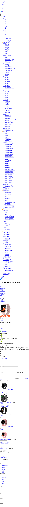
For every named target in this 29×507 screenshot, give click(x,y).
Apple (5, 19)
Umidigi (6, 26)
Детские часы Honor (7, 107)
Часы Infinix (6, 99)
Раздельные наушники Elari (8, 151)
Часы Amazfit (6, 96)
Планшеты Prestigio (7, 84)
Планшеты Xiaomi (7, 78)
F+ (5, 32)
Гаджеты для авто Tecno (8, 259)
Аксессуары (1, 298)
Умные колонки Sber (7, 118)
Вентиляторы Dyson (7, 203)
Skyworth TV (6, 213)
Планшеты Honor (7, 79)
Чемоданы (6, 264)
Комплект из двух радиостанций (9, 261)
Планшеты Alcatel (7, 83)
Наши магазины (4, 477)
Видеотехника (4, 469)
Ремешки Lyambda (7, 112)
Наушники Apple (7, 159)
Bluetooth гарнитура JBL (8, 178)
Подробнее (1, 392)
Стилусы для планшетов (8, 87)
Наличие (1, 300)
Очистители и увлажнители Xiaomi (9, 205)
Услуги (3, 5)
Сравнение (7, 393)
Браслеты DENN (7, 103)
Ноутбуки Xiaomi (7, 44)
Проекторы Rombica (7, 228)
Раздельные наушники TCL (8, 155)
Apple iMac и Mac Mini (8, 74)
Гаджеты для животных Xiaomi (9, 130)
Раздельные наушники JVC (8, 150)
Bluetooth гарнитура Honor (8, 179)
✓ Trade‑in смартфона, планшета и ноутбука (5, 453)
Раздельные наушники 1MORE (9, 152)
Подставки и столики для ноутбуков (9, 59)
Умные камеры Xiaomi (8, 121)
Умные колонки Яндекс (8, 116)
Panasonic (6, 35)
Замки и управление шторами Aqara (9, 125)
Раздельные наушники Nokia (8, 147)
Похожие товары (2, 301)
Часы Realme (6, 94)
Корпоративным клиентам (5, 276)
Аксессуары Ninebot (7, 238)
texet (5, 36)
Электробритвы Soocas (8, 244)
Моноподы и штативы (8, 40)
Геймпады (6, 61)
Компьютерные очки (7, 62)
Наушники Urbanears (7, 166)
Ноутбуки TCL (7, 54)
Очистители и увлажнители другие (9, 207)
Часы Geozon (6, 95)
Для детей (3, 472)
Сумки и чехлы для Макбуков (8, 60)
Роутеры (6, 57)
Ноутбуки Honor (7, 46)
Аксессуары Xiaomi (7, 239)
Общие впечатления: (20, 372)
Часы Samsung (6, 92)
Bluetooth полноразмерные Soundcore (9, 173)
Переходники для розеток (8, 262)
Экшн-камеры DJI (7, 225)
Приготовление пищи (7, 197)
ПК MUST (6, 75)
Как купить (3, 6)
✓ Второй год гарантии (2, 323)
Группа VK (1, 277)
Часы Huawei (6, 93)
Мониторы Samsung (7, 72)
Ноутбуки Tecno (7, 48)
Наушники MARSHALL (8, 160)
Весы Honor (6, 241)
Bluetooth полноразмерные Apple (9, 169)
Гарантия (3, 479)
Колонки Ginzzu (7, 138)
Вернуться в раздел (2, 293)
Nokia (5, 34)
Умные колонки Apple (8, 115)
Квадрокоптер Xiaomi (7, 265)
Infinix (5, 25)
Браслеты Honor (7, 102)
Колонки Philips (7, 135)
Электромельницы (7, 198)
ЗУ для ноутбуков (7, 58)
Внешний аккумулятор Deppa (8, 271)
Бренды (3, 483)
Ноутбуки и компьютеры (5, 465)
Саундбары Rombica (7, 188)
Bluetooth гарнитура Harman (8, 182)
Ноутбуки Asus (7, 45)
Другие (6, 117)
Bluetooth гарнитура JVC (8, 181)
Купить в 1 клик (3, 393)
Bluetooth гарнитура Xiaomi (8, 175)
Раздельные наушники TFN (8, 153)
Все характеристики (3, 320)
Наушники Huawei (7, 162)
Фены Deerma (6, 252)
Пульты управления (7, 222)
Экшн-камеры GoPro (7, 224)
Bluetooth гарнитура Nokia (8, 180)
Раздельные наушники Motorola (9, 148)
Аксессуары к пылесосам (8, 191)
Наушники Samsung (7, 163)
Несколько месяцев (4, 358)
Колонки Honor (7, 140)
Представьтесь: (16, 378)
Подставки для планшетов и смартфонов (10, 68)
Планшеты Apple (7, 77)
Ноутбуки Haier (7, 51)
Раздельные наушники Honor (8, 145)
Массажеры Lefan (7, 255)
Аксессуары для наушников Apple (9, 157)
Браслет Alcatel (7, 104)
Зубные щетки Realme (7, 248)
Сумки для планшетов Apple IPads (9, 88)
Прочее (6, 69)
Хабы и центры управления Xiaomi (9, 122)
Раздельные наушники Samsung (9, 146)
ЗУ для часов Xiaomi (7, 110)
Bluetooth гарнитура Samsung (8, 176)
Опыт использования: (3, 356)
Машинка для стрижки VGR (8, 246)
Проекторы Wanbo (7, 229)
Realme (6, 22)
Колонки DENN (7, 137)
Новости (3, 4)
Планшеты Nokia (7, 80)
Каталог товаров (2, 16)
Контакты (3, 481)
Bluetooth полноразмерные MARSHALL (10, 170)
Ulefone (6, 27)
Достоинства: (2, 366)
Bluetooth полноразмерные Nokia (9, 171)
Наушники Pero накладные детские (9, 186)
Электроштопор (7, 200)
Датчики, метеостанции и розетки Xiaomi (10, 119)
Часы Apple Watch (7, 91)
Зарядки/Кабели (7, 39)
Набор (1, 295)
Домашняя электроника (5, 468)
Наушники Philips (7, 164)
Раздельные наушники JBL (8, 144)
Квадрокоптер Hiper (7, 266)
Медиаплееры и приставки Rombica (9, 219)
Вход (2, 8)
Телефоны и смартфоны (5, 464)
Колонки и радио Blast (8, 139)
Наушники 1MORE (7, 167)
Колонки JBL (6, 133)
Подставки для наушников (8, 67)
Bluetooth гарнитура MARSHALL (9, 177)
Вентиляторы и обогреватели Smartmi (10, 202)
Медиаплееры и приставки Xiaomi (9, 216)
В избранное (2, 406)
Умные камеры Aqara (7, 126)
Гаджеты (3, 471)
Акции (3, 3)
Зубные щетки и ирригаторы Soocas (9, 250)
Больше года (3, 359)
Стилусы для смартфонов (8, 38)
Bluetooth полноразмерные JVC (9, 172)
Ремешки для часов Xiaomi (8, 111)
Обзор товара (2, 294)
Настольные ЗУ (7, 65)
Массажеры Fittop (7, 254)
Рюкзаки (6, 263)
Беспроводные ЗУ (7, 64)
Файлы (1, 302)
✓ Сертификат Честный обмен (3, 452)
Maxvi (5, 33)
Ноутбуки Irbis (7, 52)
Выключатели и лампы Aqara (8, 124)
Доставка (3, 2)
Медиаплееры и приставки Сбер (9, 218)
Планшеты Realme (7, 81)
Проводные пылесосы (8, 193)
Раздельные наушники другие (9, 156)
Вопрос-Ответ (3, 1)
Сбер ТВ (6, 214)
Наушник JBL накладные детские (9, 185)
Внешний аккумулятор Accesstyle (9, 269)
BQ (5, 31)
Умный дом (3, 467)
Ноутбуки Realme (7, 47)
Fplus (5, 28)
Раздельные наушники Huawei (9, 149)
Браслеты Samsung (7, 101)
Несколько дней (4, 357)
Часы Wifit (6, 98)
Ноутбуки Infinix (7, 49)
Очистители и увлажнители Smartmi (9, 206)
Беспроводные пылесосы (8, 192)
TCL (5, 29)
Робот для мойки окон (8, 194)
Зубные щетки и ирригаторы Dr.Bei (9, 249)
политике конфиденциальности (12, 501)
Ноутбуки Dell (6, 50)
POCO (5, 23)
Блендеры (6, 196)
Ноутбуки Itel (6, 53)
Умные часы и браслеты (5, 466)
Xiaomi (6, 20)
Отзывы (1, 299)
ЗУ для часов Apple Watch (8, 109)
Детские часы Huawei (7, 106)
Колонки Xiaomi (7, 132)
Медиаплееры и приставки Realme (9, 217)
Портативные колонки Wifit (8, 141)
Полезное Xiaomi (7, 120)
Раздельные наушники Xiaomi (9, 143)
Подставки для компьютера (8, 66)
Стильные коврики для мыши (8, 70)
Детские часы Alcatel (7, 105)
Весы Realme (6, 242)
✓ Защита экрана (2, 451)
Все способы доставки (4, 330)
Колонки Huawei (7, 134)
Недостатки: (1, 372)
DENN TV (6, 212)
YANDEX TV (6, 211)
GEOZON (1, 321)
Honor (5, 21)
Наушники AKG (7, 165)
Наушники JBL (7, 161)
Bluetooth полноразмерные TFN (9, 174)
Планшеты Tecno (7, 85)
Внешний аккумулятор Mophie (9, 270)
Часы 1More (6, 97)
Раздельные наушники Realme (9, 154)
